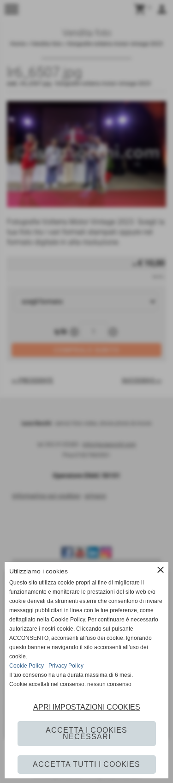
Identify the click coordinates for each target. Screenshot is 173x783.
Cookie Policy (26, 666)
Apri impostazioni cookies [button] (86, 707)
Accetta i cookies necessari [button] (86, 733)
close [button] (160, 569)
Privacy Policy (66, 666)
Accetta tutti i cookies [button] (86, 764)
